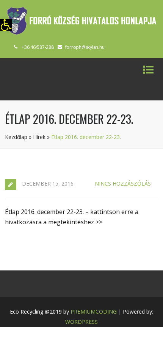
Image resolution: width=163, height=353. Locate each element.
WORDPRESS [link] (81, 321)
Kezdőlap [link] (16, 137)
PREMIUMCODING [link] (94, 311)
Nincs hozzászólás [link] (123, 183)
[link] (6, 25)
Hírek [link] (39, 137)
